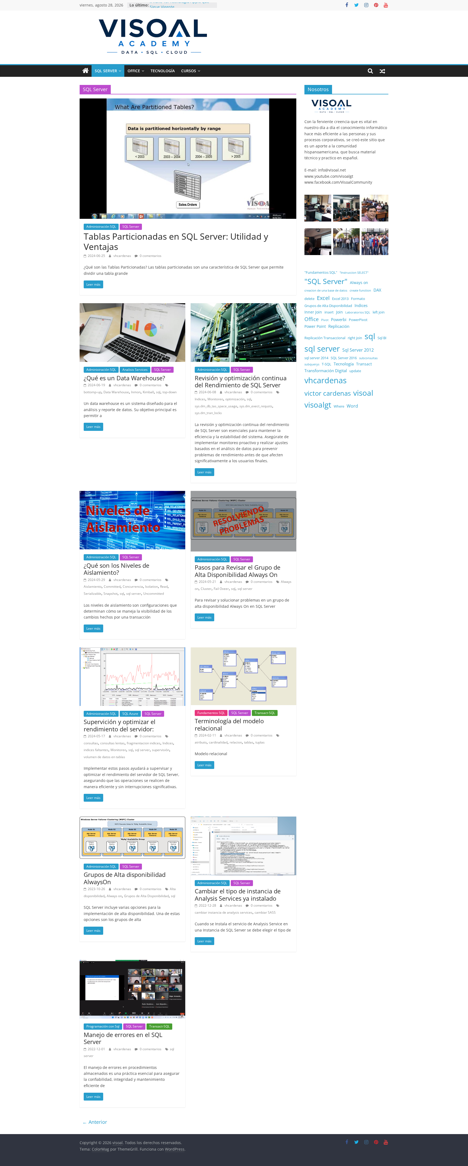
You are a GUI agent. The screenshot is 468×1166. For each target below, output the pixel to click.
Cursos (188, 70)
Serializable (92, 593)
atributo (201, 742)
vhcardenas (122, 255)
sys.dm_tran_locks (208, 413)
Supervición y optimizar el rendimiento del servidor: (119, 725)
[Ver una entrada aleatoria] (382, 71)
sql (158, 392)
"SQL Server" (325, 281)
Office (134, 70)
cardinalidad (218, 742)
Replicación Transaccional (324, 338)
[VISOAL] (331, 101)
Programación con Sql (102, 1026)
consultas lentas (112, 743)
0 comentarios (150, 255)
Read (164, 586)
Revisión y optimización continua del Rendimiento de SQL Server (241, 381)
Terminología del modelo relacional (229, 724)
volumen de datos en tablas (104, 757)
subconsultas (368, 358)
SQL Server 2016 (344, 358)
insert (329, 312)
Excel (323, 298)
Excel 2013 (340, 298)
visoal (363, 393)
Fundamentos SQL (211, 713)
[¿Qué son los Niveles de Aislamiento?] (132, 494)
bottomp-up (92, 392)
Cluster (206, 588)
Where (339, 406)
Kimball (148, 392)
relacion (236, 742)
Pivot (325, 320)
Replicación (338, 326)
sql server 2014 (316, 358)
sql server (133, 593)
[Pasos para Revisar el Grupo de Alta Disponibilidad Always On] (243, 494)
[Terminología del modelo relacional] (243, 650)
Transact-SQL (265, 713)
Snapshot (110, 593)
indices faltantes (96, 750)
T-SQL (326, 364)
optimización (235, 399)
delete (309, 298)
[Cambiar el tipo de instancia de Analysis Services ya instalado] (243, 820)
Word (352, 406)
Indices (200, 399)
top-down (169, 392)
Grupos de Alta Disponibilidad (146, 896)
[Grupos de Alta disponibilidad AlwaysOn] (132, 820)
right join (355, 338)
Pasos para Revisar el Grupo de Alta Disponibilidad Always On (237, 570)
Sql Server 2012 (358, 350)
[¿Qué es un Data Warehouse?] (132, 306)
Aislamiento (93, 586)
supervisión (160, 750)
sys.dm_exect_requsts (255, 406)
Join (339, 312)
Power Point (315, 326)
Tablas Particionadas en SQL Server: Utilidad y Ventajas (176, 241)
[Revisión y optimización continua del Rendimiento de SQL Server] (243, 306)
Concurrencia (133, 586)
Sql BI (382, 338)
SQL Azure (130, 713)
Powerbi (338, 319)
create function (360, 290)
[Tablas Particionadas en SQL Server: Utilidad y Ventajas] (188, 102)
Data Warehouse (116, 392)
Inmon (136, 392)
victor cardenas (327, 393)
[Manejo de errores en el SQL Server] (132, 963)
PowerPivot (358, 320)
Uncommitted (153, 593)
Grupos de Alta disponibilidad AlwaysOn (124, 878)
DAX (377, 290)
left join (379, 312)
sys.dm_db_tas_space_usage (216, 406)
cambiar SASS (265, 912)
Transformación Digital (325, 371)
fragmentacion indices (143, 743)
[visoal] (86, 71)
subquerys (311, 364)
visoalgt (317, 404)
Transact (364, 363)
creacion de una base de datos (325, 290)
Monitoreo (215, 399)
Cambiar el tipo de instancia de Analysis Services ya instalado (238, 894)
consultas (91, 743)
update (355, 371)
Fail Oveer (221, 588)
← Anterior (94, 1122)
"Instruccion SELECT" (354, 273)
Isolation (151, 586)
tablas (248, 742)
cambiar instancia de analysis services (223, 912)
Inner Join (313, 312)
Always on (114, 896)
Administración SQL (101, 226)
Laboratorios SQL (357, 312)
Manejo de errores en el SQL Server (123, 1038)
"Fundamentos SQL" (320, 272)
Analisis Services (135, 369)
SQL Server (106, 70)
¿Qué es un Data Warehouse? (124, 378)
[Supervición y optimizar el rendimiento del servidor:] (132, 650)
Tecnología (163, 70)
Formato (358, 298)
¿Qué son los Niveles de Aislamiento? (116, 568)
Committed (112, 586)
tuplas (260, 742)
